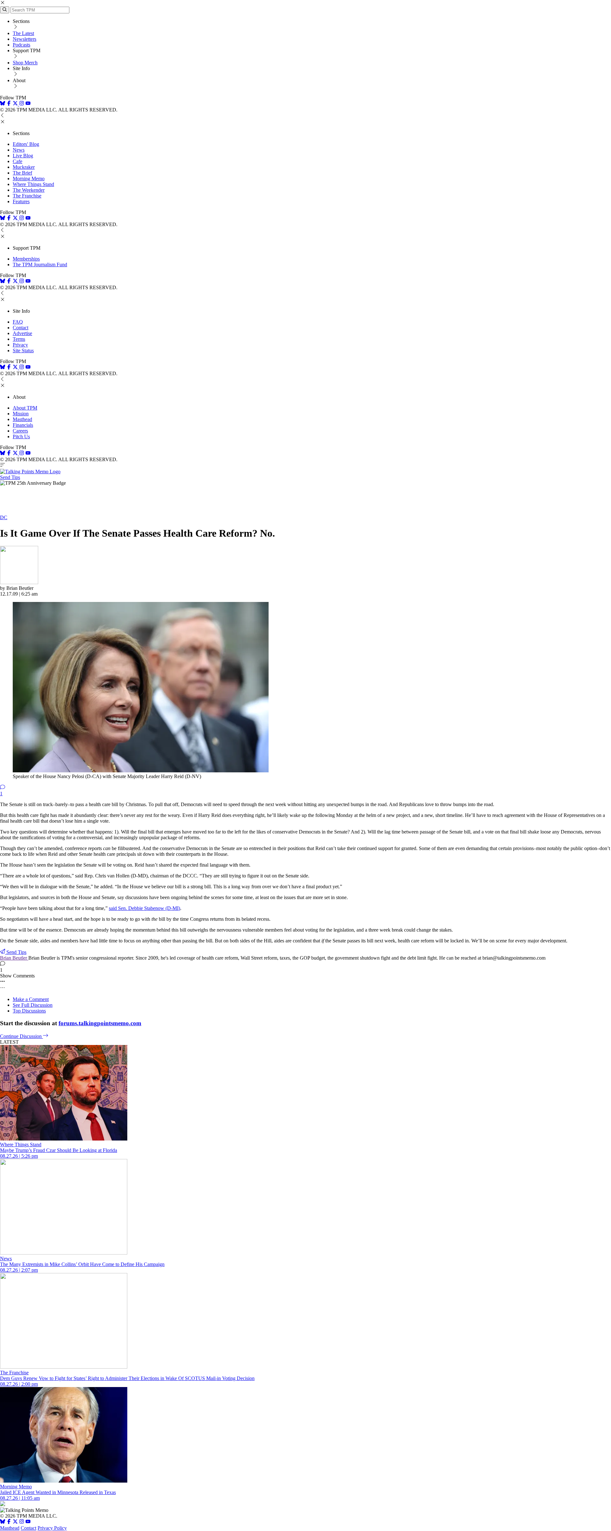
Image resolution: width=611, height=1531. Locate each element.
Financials (23, 425)
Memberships (26, 258)
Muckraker (24, 167)
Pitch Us (21, 436)
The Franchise (27, 195)
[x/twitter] (16, 104)
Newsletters (24, 39)
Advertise (22, 333)
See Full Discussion (33, 1005)
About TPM (25, 408)
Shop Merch (25, 62)
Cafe (17, 161)
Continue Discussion (21, 1036)
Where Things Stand (33, 184)
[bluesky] (2, 104)
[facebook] (8, 104)
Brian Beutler (14, 958)
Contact (20, 327)
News (19, 150)
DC (3, 517)
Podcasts (21, 44)
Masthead (22, 419)
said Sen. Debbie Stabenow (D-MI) (144, 908)
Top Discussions (29, 1010)
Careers (20, 430)
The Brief (22, 172)
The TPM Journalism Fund (40, 264)
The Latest (23, 33)
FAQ (18, 322)
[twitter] (15, 1522)
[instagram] (21, 104)
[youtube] (28, 104)
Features (21, 201)
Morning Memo (29, 178)
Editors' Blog (26, 144)
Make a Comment (31, 999)
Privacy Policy (52, 1528)
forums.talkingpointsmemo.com (100, 1023)
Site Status (23, 350)
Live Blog (23, 155)
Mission (21, 413)
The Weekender (29, 190)
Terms (19, 339)
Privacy (20, 344)
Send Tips (10, 477)
